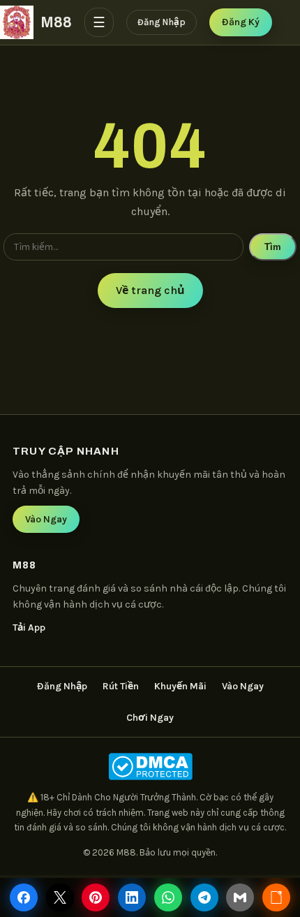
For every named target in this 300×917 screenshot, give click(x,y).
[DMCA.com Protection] (150, 766)
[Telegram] (204, 897)
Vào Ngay (46, 519)
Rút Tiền (121, 686)
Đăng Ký (241, 22)
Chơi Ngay (150, 718)
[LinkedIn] (132, 897)
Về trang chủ (150, 290)
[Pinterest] (96, 897)
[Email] (240, 897)
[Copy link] (276, 897)
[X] (60, 897)
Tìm (272, 247)
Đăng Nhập (161, 22)
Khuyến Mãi (180, 686)
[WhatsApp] (168, 897)
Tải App (29, 627)
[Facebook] (24, 897)
